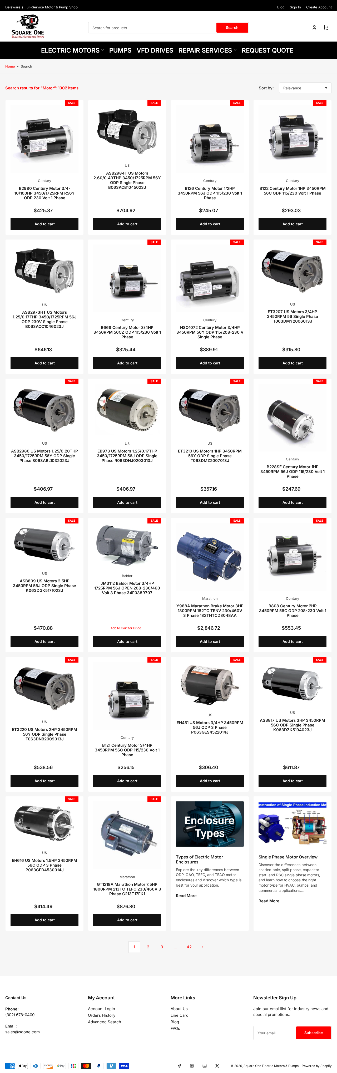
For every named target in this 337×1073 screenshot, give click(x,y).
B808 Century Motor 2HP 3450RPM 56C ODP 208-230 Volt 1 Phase (292, 610)
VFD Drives (155, 50)
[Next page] (202, 947)
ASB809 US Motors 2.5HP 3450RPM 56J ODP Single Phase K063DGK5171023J (44, 585)
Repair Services (205, 50)
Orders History (101, 1015)
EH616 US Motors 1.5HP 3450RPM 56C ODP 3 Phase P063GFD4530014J (44, 865)
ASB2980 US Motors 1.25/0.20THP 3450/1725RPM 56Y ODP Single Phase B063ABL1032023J (44, 456)
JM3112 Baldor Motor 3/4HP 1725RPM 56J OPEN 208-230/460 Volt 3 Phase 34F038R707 (127, 588)
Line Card (180, 1015)
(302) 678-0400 (19, 1014)
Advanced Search (104, 1021)
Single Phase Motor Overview (288, 857)
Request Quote (267, 50)
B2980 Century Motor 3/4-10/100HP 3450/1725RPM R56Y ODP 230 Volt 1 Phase (44, 193)
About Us (179, 1008)
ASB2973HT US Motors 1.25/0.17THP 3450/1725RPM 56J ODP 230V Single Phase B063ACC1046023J (45, 319)
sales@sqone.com (22, 1031)
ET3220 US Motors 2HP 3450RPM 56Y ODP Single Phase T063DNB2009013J (44, 734)
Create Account (319, 7)
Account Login (101, 1008)
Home (10, 66)
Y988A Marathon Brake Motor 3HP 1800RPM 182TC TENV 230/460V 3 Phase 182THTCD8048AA (210, 610)
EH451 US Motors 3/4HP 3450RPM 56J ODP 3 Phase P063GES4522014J (210, 727)
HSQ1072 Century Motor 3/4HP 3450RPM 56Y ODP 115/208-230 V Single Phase (210, 332)
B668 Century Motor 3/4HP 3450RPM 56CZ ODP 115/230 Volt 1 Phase (127, 332)
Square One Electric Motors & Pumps (271, 1066)
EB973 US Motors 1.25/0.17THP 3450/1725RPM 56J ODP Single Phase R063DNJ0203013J (127, 456)
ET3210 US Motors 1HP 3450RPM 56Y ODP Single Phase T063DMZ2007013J (210, 456)
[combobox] (168, 27)
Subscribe (313, 1032)
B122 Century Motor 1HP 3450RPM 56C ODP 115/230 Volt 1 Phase (293, 191)
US (127, 165)
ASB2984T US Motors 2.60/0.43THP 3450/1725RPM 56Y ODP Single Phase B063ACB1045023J (127, 180)
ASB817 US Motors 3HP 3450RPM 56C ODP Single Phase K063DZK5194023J (292, 725)
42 (189, 946)
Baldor (127, 576)
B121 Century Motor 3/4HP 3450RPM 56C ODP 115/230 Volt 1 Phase (127, 750)
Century (44, 181)
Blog (281, 7)
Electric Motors (70, 50)
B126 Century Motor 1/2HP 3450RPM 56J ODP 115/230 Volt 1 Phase (210, 193)
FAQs (175, 1028)
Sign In (295, 7)
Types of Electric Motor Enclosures (199, 859)
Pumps (120, 50)
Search (232, 27)
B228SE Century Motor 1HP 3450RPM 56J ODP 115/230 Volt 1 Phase (292, 471)
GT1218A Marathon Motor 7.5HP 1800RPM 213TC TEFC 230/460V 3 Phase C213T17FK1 (127, 889)
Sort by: (266, 87)
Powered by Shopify (317, 1066)
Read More (186, 895)
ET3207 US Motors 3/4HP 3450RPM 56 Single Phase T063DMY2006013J (292, 316)
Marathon (210, 598)
